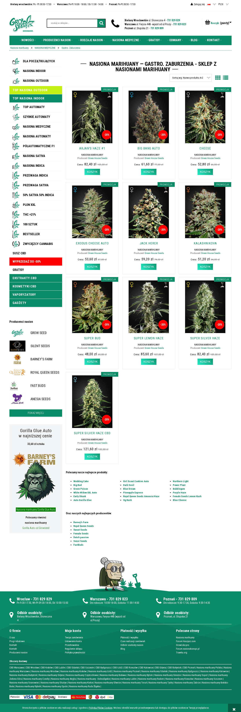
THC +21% (29, 214)
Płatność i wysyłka (129, 637)
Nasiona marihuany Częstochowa (82, 675)
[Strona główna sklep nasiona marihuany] (22, 23)
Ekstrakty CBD (25, 278)
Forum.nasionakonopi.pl (188, 648)
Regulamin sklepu (73, 648)
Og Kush (127, 500)
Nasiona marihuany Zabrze (187, 682)
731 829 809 (156, 28)
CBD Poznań (189, 667)
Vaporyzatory (24, 294)
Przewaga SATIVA (36, 185)
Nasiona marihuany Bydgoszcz (184, 671)
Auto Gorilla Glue (82, 500)
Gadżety (19, 303)
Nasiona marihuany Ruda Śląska (84, 686)
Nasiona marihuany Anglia (63, 678)
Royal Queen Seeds (83, 526)
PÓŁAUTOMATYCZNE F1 (39, 146)
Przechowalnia (72, 645)
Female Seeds (80, 533)
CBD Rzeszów (131, 667)
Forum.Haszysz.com (186, 641)
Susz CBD (19, 253)
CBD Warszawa (16, 667)
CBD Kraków (47, 667)
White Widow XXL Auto (85, 492)
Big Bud (77, 485)
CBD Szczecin (87, 667)
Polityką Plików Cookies (100, 707)
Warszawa (98, 599)
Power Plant (179, 485)
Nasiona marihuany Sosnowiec (24, 682)
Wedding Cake (80, 481)
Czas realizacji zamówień (132, 641)
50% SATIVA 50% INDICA (38, 195)
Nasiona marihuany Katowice (214, 671)
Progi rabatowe (16, 641)
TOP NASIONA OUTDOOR (30, 90)
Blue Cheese (179, 500)
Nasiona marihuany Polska (209, 667)
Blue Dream (129, 488)
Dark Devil (128, 485)
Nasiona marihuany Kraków (73, 671)
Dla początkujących (39, 61)
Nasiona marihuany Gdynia (51, 675)
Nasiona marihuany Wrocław (45, 671)
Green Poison (80, 488)
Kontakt (13, 645)
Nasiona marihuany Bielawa (113, 675)
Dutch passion (81, 537)
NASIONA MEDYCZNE (37, 126)
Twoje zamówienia (74, 637)
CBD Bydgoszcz (103, 667)
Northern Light (180, 481)
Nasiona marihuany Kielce (80, 682)
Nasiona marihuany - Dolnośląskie (94, 678)
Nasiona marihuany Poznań (127, 671)
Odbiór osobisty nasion (131, 645)
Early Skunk (79, 496)
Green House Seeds (97, 158)
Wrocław (23, 599)
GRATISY (18, 270)
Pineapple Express (133, 492)
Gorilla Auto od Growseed (35, 527)
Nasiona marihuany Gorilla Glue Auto (35, 509)
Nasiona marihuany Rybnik (28, 686)
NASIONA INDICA (34, 165)
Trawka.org (181, 652)
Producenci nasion (21, 321)
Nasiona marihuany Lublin (124, 678)
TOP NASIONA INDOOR (28, 98)
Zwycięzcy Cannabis (38, 244)
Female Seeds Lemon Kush (187, 496)
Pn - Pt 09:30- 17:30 (30, 4)
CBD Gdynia (160, 667)
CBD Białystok (174, 667)
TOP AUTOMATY (34, 107)
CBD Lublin (59, 667)
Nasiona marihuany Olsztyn (54, 682)
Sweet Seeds (80, 529)
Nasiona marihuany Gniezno (167, 675)
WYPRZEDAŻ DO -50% (27, 261)
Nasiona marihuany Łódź (100, 671)
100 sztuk (30, 224)
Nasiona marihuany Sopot (195, 675)
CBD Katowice (146, 667)
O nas (12, 637)
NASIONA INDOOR (34, 71)
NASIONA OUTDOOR (36, 81)
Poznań (169, 599)
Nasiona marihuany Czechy (36, 678)
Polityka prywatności (75, 652)
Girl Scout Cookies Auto (136, 481)
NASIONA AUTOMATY (37, 136)
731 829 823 (179, 24)
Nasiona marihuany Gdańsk (154, 671)
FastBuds (78, 544)
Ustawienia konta (73, 641)
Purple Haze (179, 492)
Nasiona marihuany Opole (55, 686)
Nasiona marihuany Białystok (23, 675)
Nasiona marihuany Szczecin (208, 678)
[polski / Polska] (209, 4)
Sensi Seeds (80, 541)
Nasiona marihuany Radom (151, 678)
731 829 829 (173, 20)
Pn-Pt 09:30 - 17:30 (122, 4)
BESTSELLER (31, 234)
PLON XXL (29, 205)
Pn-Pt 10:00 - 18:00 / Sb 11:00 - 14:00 (80, 4)
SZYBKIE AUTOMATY (36, 117)
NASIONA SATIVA (34, 156)
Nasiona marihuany (185, 637)
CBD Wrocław (32, 667)
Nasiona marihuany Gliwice (108, 682)
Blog (122, 648)
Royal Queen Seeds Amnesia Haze (141, 496)
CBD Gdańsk (73, 667)
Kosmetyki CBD (24, 286)
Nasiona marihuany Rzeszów (179, 678)
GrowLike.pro (182, 645)
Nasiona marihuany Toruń (134, 682)
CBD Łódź (117, 667)
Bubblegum (179, 488)
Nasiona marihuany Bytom (140, 675)
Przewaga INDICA (35, 175)
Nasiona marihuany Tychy (161, 682)
